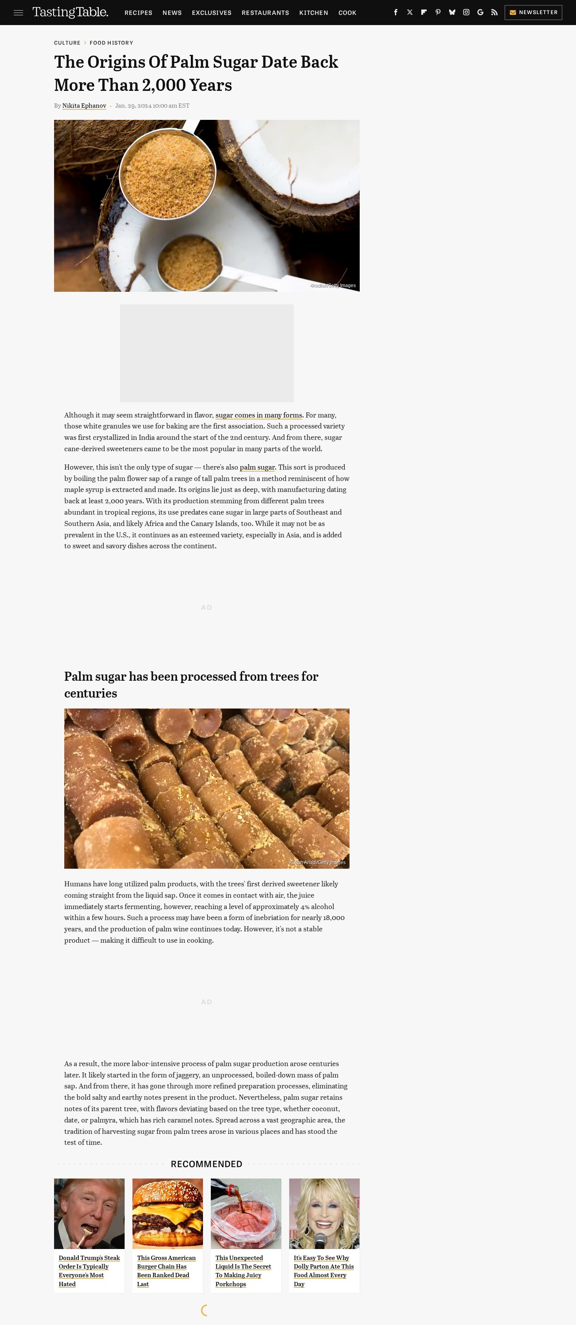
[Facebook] (396, 13)
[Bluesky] (452, 13)
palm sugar (257, 467)
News (172, 12)
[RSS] (494, 13)
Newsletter (538, 12)
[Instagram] (466, 13)
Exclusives (212, 12)
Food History (111, 42)
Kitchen (313, 12)
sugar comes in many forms (259, 414)
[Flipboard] (424, 13)
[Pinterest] (438, 13)
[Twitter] (410, 13)
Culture (67, 42)
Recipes (138, 12)
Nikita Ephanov (84, 105)
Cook (348, 12)
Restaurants (265, 12)
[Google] (480, 13)
